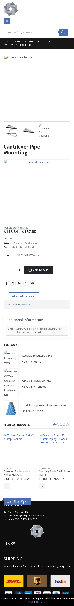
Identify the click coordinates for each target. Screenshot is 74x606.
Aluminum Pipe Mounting (26, 242)
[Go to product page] (11, 358)
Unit (7, 255)
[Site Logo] (11, 9)
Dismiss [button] (41, 601)
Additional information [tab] (24, 296)
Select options (7, 486)
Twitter (13, 283)
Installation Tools (47, 468)
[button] (8, 88)
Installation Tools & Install (21, 247)
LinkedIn (19, 283)
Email (32, 283)
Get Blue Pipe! (17, 502)
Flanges (7, 468)
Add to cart (41, 270)
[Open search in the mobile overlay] (36, 32)
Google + (26, 283)
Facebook (6, 283)
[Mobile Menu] (7, 21)
